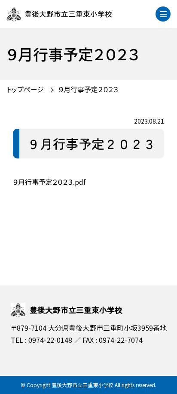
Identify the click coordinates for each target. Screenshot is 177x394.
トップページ (25, 89)
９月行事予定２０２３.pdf (49, 182)
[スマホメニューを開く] (163, 14)
